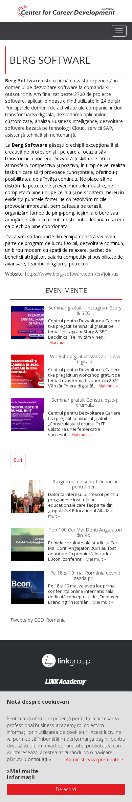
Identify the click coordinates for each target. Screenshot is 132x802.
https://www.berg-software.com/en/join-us (71, 273)
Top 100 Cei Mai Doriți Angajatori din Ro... (85, 532)
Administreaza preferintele (94, 759)
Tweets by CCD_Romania (38, 620)
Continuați (36, 759)
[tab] (30, 460)
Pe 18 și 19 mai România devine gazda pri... (85, 575)
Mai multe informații (22, 774)
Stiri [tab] (18, 460)
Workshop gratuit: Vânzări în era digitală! (85, 359)
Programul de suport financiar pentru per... (85, 484)
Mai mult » (59, 342)
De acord (66, 789)
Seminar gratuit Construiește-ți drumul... (84, 402)
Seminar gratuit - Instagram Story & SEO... (85, 310)
